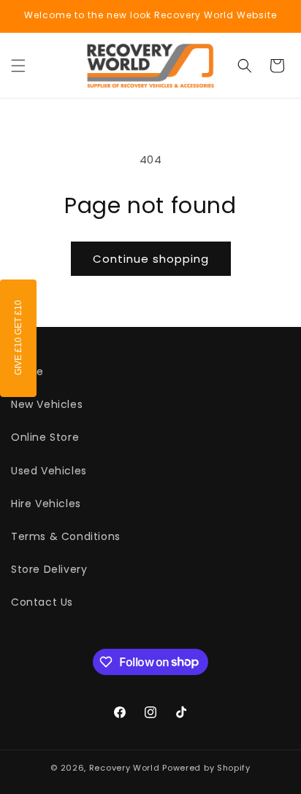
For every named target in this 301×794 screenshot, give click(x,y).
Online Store (45, 437)
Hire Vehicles (46, 503)
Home (27, 371)
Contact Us (42, 602)
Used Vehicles (49, 470)
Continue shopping (151, 258)
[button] (18, 66)
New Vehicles (47, 404)
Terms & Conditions (66, 536)
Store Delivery (49, 569)
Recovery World (124, 768)
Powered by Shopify (206, 768)
